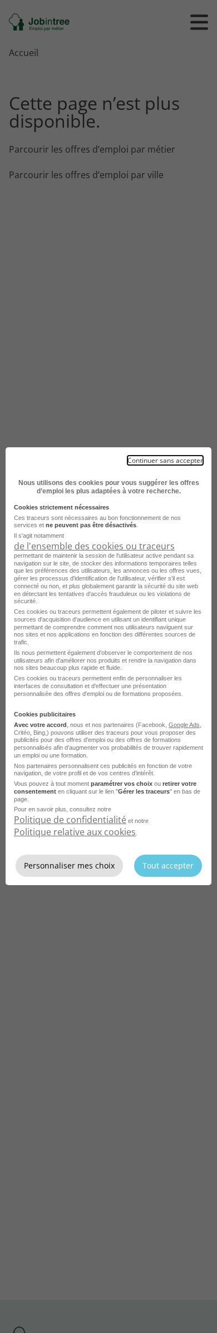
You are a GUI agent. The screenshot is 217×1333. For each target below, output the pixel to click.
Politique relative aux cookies (75, 832)
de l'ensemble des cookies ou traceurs (94, 546)
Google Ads (184, 724)
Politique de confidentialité (70, 820)
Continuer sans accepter (165, 460)
